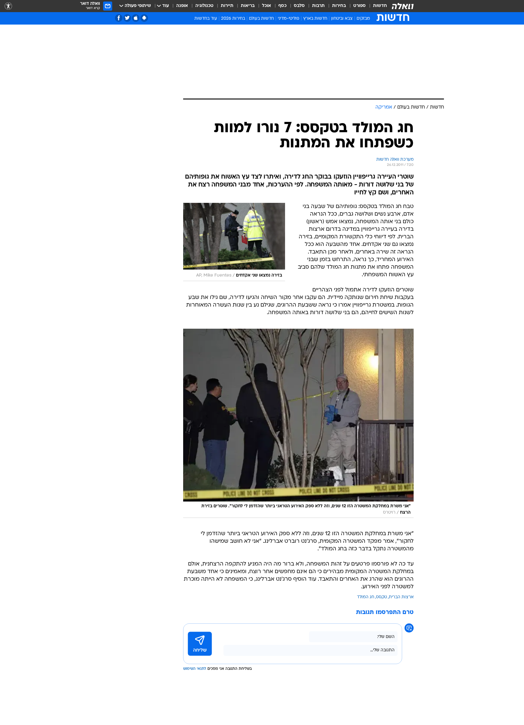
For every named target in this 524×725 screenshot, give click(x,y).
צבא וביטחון (342, 19)
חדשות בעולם (261, 19)
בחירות (339, 6)
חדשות (380, 6)
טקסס (381, 597)
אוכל (266, 6)
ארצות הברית (401, 597)
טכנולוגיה (204, 6)
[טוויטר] (127, 18)
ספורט (359, 6)
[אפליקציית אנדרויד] (144, 18)
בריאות (248, 6)
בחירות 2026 (233, 19)
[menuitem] (376, 6)
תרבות (318, 6)
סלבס (299, 6)
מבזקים (363, 19)
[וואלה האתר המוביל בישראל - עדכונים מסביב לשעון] (403, 6)
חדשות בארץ (315, 19)
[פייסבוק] (119, 18)
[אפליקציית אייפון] (135, 18)
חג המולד (365, 597)
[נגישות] (8, 6)
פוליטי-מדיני (288, 19)
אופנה (182, 6)
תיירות (227, 6)
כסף (282, 6)
